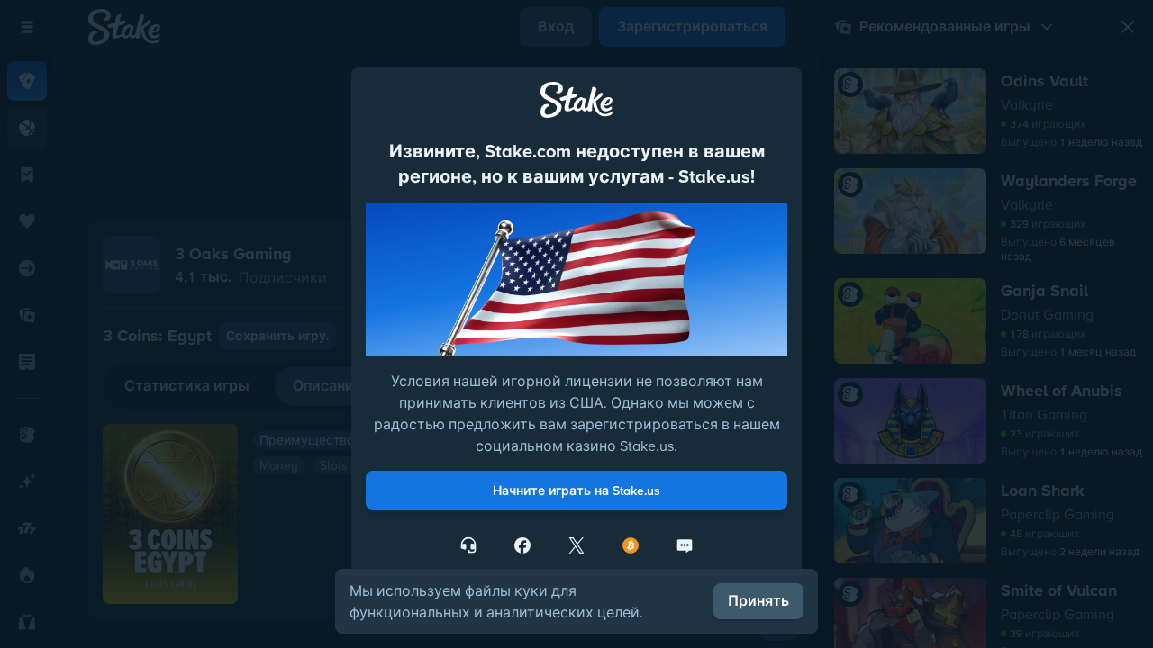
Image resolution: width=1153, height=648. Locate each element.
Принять (758, 600)
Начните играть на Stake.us (576, 491)
